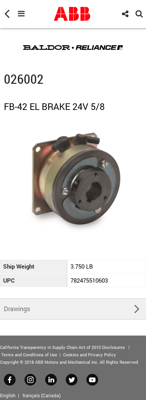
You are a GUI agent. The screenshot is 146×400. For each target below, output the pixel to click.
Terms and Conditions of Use (29, 355)
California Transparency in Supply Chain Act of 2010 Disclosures (62, 347)
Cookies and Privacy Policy (89, 355)
